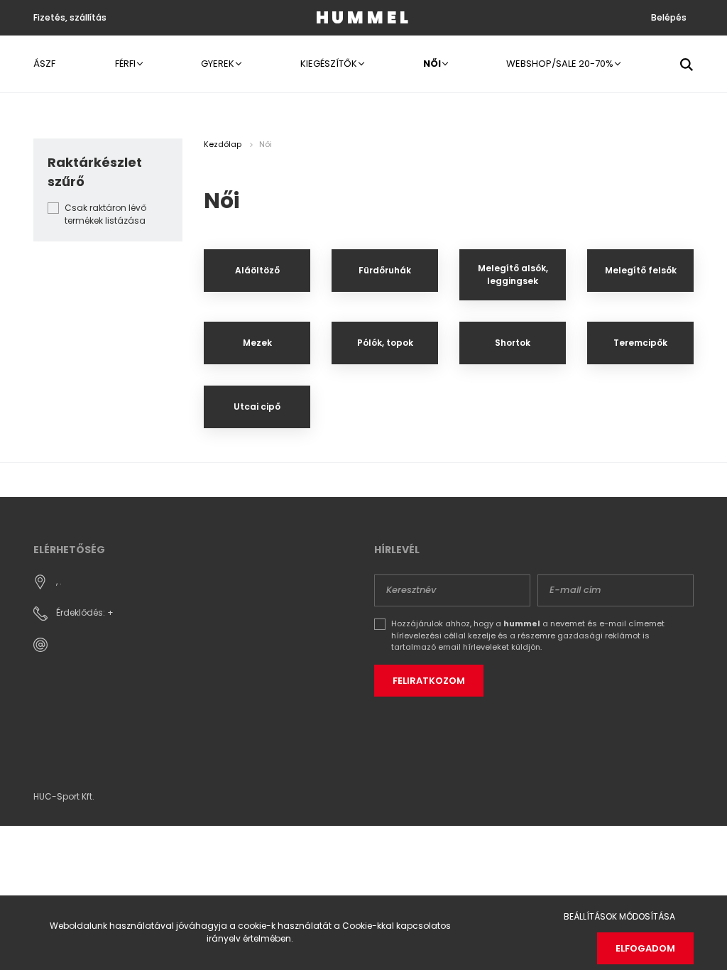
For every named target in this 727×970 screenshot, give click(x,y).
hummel (364, 17)
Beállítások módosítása (619, 916)
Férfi (126, 63)
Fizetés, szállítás (69, 17)
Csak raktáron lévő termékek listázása (105, 214)
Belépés (669, 17)
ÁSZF (44, 63)
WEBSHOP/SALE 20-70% (561, 63)
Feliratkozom (429, 680)
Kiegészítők (329, 63)
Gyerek (218, 63)
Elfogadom (645, 948)
